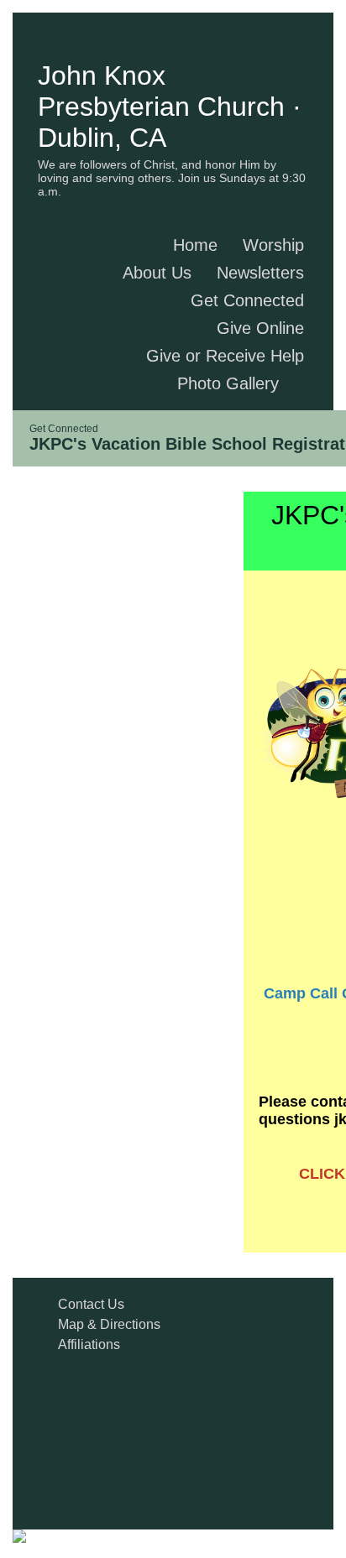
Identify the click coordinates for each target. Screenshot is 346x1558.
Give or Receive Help (225, 356)
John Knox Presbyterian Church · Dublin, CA (169, 106)
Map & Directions (105, 1324)
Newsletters (260, 272)
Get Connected (247, 300)
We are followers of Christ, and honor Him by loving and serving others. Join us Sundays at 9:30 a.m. (172, 178)
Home (195, 245)
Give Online (260, 328)
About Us (157, 272)
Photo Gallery (228, 383)
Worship (273, 245)
